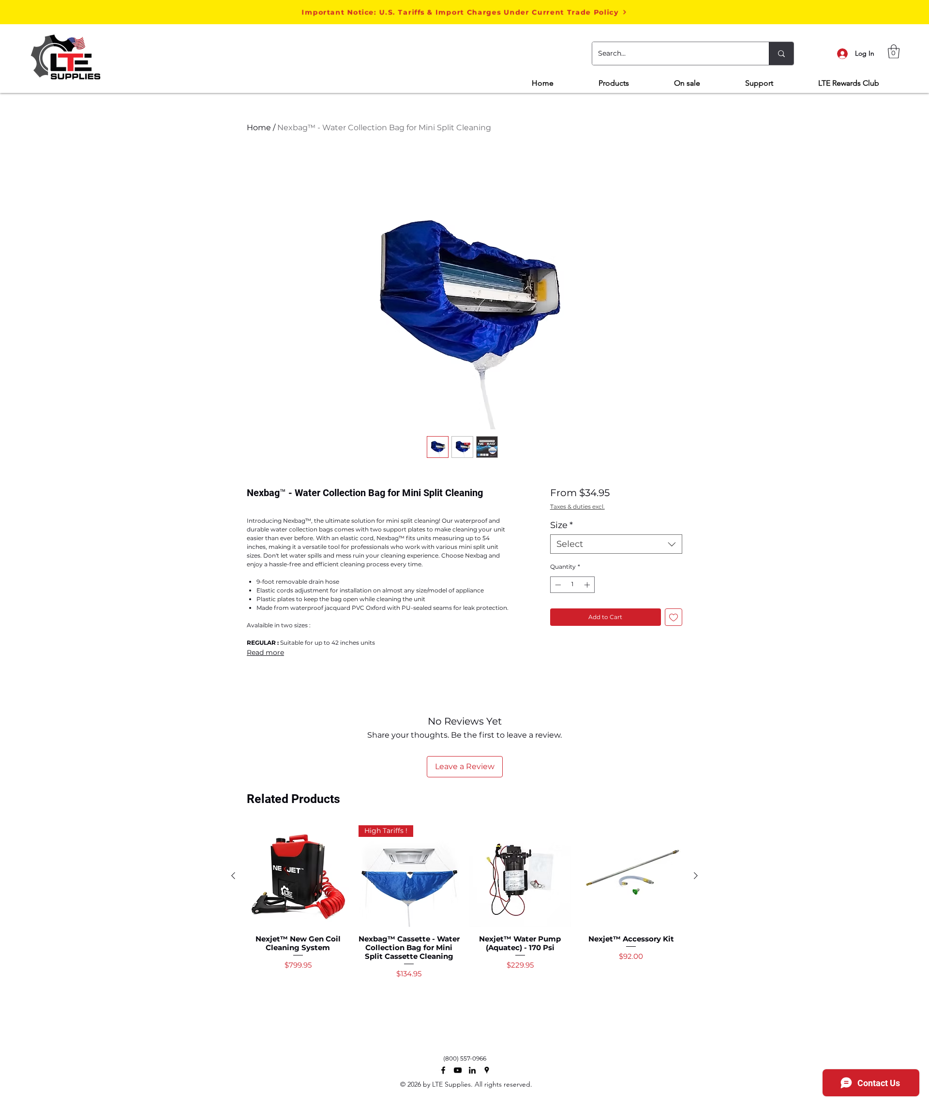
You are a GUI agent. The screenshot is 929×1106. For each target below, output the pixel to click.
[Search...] (781, 53)
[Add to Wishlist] (673, 617)
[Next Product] (696, 875)
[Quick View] (298, 876)
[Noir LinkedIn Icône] (472, 1070)
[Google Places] (487, 1070)
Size (561, 525)
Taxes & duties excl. (577, 506)
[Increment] (588, 584)
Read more (265, 652)
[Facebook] (443, 1070)
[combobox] (616, 544)
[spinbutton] (572, 584)
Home (259, 127)
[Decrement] (557, 584)
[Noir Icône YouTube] (458, 1070)
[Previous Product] (233, 875)
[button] (464, 12)
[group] (464, 921)
